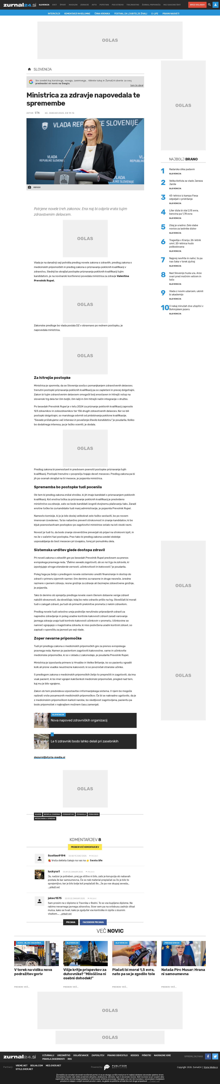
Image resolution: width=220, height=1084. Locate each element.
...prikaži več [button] (54, 887)
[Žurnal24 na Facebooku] (208, 1056)
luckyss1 (54, 871)
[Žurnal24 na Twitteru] (215, 1056)
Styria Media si (211, 1067)
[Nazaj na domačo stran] (29, 69)
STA (37, 112)
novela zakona (52, 814)
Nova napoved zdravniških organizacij (79, 720)
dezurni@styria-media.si (49, 757)
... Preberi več (154, 1081)
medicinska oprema (45, 819)
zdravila (81, 814)
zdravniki (94, 814)
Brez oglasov (197, 5)
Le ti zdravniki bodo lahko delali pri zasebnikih (84, 741)
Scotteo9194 (56, 855)
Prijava (70, 922)
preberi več (85, 847)
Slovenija (43, 69)
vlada (38, 814)
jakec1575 (55, 898)
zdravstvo (68, 814)
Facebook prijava (93, 922)
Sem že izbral (136, 85)
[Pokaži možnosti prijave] (216, 5)
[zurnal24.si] (20, 5)
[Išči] (210, 5)
